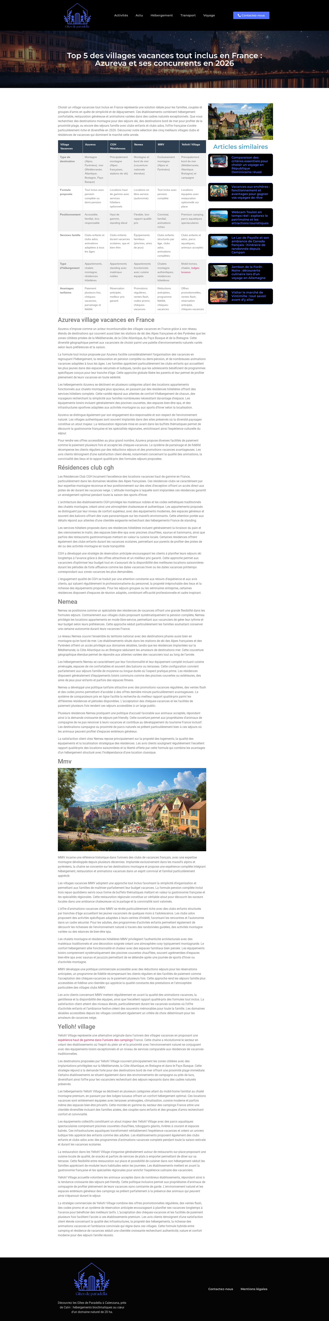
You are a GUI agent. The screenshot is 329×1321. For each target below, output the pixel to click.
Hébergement (162, 15)
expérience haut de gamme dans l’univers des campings (95, 1040)
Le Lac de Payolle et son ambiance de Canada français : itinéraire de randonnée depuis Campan (250, 245)
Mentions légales (254, 1289)
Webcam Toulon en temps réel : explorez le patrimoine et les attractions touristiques (250, 217)
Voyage (209, 15)
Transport (188, 15)
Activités (121, 15)
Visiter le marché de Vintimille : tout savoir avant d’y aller (249, 296)
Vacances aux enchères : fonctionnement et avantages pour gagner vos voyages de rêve (251, 192)
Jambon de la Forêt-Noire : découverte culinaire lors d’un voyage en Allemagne (249, 272)
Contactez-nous (220, 1289)
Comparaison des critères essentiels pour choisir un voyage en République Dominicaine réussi (250, 165)
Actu (139, 15)
